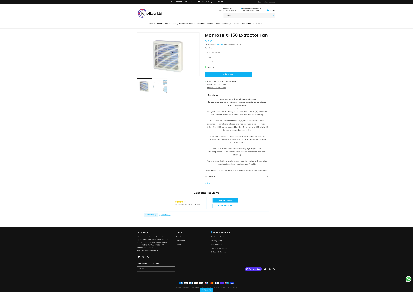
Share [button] (209, 183)
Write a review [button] (225, 200)
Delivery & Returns (218, 252)
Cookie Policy (216, 244)
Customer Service (218, 237)
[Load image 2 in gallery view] (160, 86)
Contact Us (180, 240)
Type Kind (208, 48)
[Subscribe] (172, 268)
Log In (178, 244)
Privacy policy (207, 287)
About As (179, 237)
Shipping (220, 44)
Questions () (165, 214)
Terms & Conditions (219, 248)
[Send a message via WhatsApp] (408, 279)
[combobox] (249, 15)
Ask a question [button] (225, 205)
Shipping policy (232, 287)
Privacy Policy (216, 240)
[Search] (273, 15)
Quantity (208, 57)
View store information (216, 87)
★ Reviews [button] (206, 290)
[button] (270, 9)
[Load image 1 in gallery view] (144, 86)
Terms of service (219, 287)
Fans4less (185, 287)
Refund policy (195, 287)
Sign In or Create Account (267, 2)
